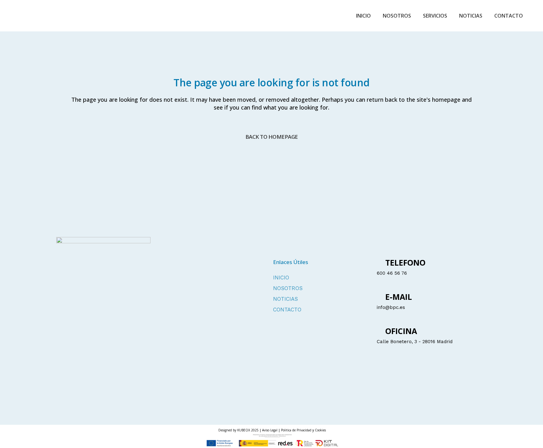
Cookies (320, 430)
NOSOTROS (288, 288)
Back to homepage (271, 136)
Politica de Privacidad (296, 430)
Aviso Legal (269, 430)
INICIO (281, 277)
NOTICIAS (285, 299)
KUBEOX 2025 (248, 430)
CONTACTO (287, 309)
